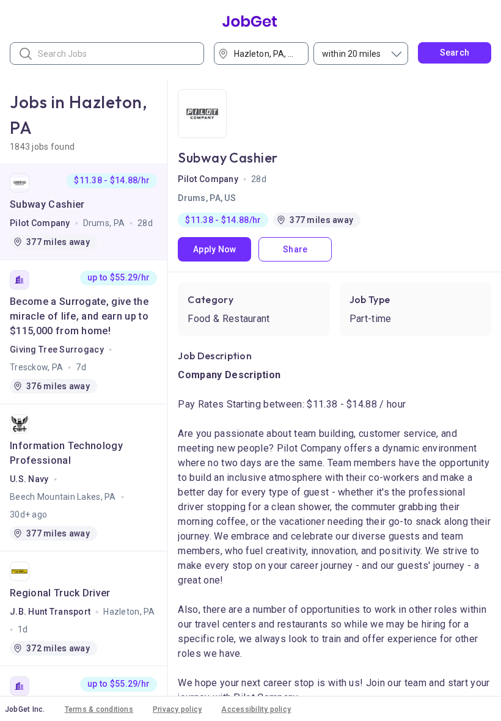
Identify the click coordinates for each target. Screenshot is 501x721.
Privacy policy (177, 709)
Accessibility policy (256, 709)
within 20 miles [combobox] (351, 54)
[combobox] (265, 53)
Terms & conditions (99, 709)
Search (455, 52)
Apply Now (214, 249)
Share (295, 249)
